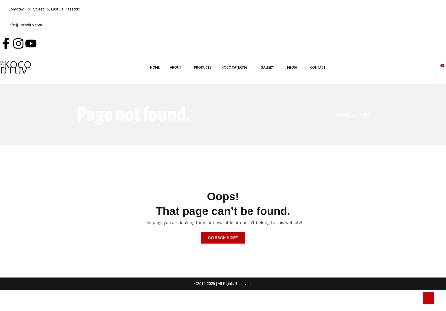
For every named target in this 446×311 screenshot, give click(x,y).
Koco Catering (235, 67)
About (175, 67)
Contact (317, 67)
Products (202, 67)
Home (155, 67)
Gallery (267, 67)
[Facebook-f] (6, 43)
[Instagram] (18, 43)
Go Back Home (223, 238)
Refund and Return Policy (23, 300)
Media (292, 67)
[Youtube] (31, 43)
